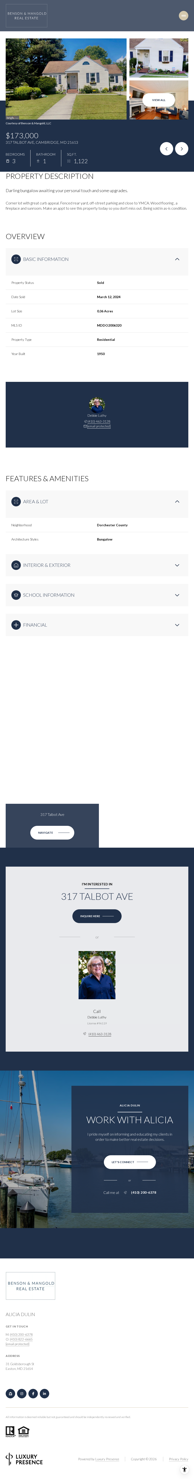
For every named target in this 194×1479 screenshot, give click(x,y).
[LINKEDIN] (44, 1393)
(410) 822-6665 (21, 1339)
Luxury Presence (107, 1459)
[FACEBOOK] (33, 1393)
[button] (130, 1162)
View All (158, 100)
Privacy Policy (178, 1459)
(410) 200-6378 (143, 1192)
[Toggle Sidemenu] (183, 15)
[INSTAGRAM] (21, 1393)
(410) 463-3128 (99, 421)
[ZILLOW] (10, 1393)
